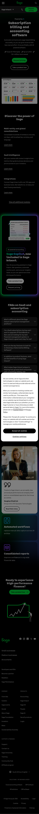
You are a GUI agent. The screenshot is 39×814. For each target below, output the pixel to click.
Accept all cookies (19, 431)
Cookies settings (19, 436)
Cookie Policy (18, 410)
